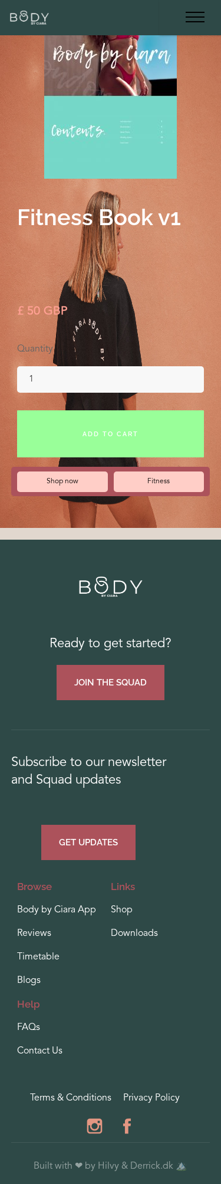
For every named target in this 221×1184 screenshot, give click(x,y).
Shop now (62, 481)
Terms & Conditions (70, 1098)
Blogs (29, 980)
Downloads (134, 933)
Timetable (38, 957)
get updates (88, 842)
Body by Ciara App (56, 910)
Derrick (145, 1166)
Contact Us (39, 1051)
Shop (122, 910)
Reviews (34, 933)
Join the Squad (110, 682)
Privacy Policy (151, 1098)
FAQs (28, 1027)
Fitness (158, 481)
